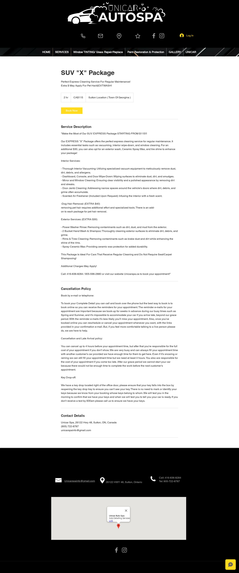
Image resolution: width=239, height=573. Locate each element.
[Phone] (83, 36)
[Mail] (100, 36)
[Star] (137, 36)
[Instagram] (161, 35)
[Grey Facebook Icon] (153, 35)
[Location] (119, 36)
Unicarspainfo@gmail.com (79, 480)
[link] (71, 110)
